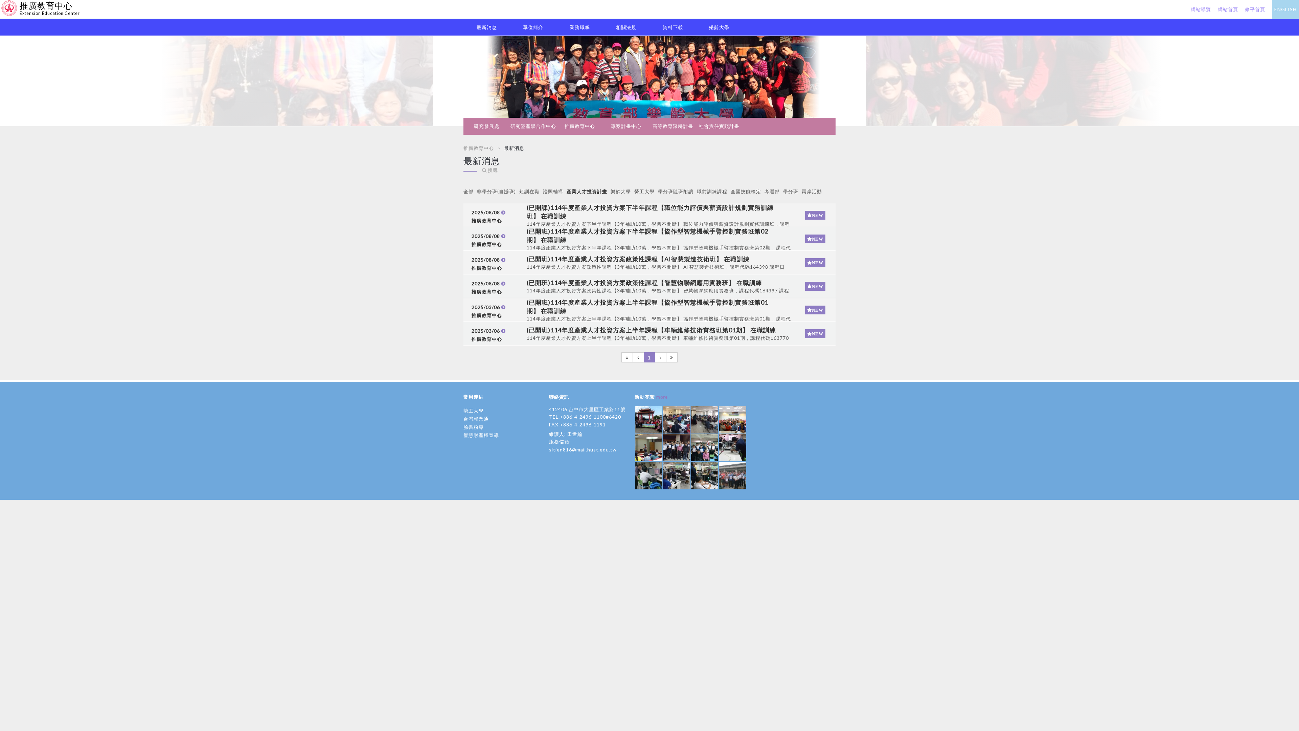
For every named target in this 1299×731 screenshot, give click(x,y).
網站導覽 (1201, 9)
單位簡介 (533, 27)
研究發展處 (486, 126)
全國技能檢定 (746, 191)
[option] (649, 81)
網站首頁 (1228, 9)
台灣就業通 (476, 419)
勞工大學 (644, 191)
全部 (468, 191)
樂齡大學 (719, 27)
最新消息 (487, 27)
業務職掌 (580, 27)
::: (2, 5)
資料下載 (673, 27)
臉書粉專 (473, 427)
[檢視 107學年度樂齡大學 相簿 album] (677, 420)
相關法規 (626, 27)
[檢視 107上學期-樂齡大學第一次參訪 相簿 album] (649, 420)
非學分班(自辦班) (496, 191)
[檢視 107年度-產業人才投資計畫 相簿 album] (677, 448)
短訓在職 (529, 191)
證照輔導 (553, 191)
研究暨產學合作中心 (533, 126)
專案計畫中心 (626, 126)
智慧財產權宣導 (481, 435)
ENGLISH (1285, 9)
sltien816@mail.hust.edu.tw (583, 449)
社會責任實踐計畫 (719, 126)
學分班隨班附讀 (675, 191)
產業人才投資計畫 (587, 191)
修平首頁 (1255, 9)
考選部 (772, 191)
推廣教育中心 (580, 126)
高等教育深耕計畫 (673, 126)
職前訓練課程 (712, 191)
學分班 (790, 191)
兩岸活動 (812, 191)
